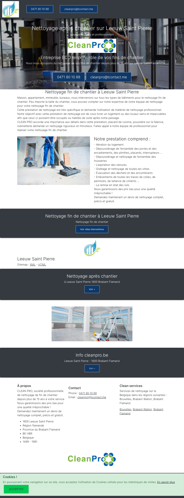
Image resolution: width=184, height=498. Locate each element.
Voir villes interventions (92, 229)
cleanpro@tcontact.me (78, 9)
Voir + (92, 289)
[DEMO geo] (10, 9)
